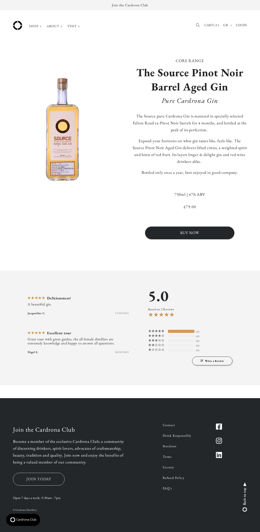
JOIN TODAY (38, 478)
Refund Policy (174, 478)
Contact (169, 425)
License (168, 467)
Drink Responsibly (177, 436)
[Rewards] (23, 520)
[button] (35, 26)
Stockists (170, 446)
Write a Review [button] (214, 361)
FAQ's (167, 488)
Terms (167, 457)
